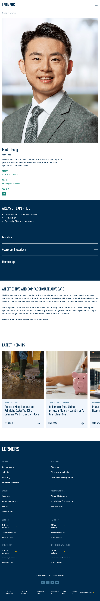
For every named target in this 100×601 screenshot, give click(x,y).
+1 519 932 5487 (10, 174)
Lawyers (13, 13)
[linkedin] (52, 582)
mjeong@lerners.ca (11, 183)
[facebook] (43, 582)
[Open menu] (96, 4)
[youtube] (57, 582)
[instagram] (47, 582)
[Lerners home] (8, 4)
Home (4, 13)
